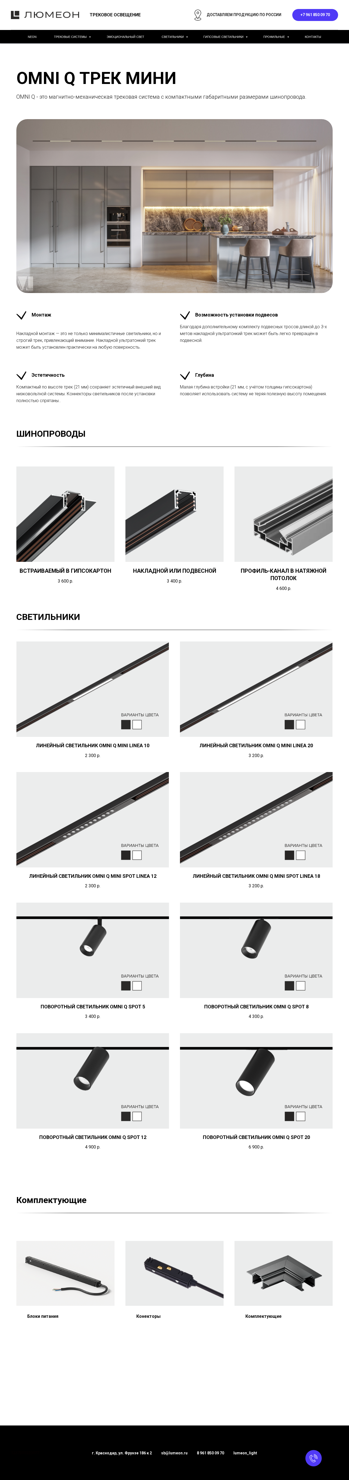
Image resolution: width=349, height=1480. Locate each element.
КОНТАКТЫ (313, 36)
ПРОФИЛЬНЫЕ (274, 36)
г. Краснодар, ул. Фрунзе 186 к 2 (122, 1453)
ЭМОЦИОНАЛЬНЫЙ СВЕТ (125, 36)
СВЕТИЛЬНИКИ (173, 36)
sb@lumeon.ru (174, 1453)
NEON (32, 36)
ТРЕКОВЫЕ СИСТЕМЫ (71, 36)
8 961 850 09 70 (210, 1453)
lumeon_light (245, 1453)
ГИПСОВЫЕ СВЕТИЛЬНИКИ (223, 36)
